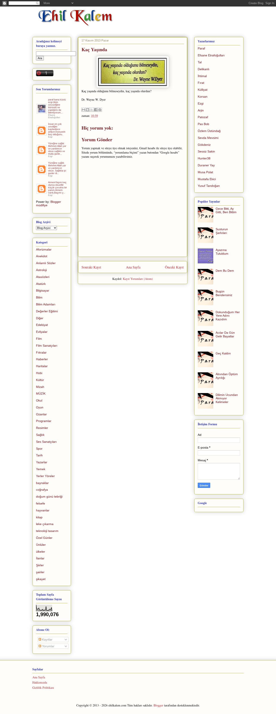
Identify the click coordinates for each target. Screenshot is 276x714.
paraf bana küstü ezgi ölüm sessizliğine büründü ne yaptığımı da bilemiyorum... (57, 106)
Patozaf (203, 117)
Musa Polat (205, 172)
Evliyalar (41, 331)
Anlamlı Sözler (46, 263)
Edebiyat (42, 325)
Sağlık (40, 434)
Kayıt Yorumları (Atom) (138, 279)
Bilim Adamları (45, 304)
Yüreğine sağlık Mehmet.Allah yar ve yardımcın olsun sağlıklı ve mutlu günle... (57, 148)
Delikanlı (203, 69)
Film (39, 338)
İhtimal (202, 76)
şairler (40, 572)
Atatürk (41, 284)
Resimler (42, 428)
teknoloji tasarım (47, 531)
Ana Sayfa (133, 267)
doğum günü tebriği (49, 496)
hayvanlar (42, 510)
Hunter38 (204, 158)
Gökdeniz (204, 144)
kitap (39, 517)
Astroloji (41, 270)
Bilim (39, 297)
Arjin (201, 110)
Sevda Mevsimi (208, 138)
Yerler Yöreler (45, 476)
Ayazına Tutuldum (222, 251)
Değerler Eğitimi (47, 311)
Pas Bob (203, 124)
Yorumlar (47, 646)
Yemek (40, 469)
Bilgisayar (42, 290)
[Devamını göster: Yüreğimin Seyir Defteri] (42, 112)
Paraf (201, 48)
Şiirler (40, 565)
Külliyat (202, 89)
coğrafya (42, 489)
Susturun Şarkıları (222, 231)
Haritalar (42, 366)
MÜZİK (40, 393)
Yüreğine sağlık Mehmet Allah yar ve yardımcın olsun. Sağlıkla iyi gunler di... (57, 168)
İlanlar (40, 558)
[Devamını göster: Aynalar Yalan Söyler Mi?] (42, 133)
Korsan (202, 96)
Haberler (42, 359)
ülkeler (40, 551)
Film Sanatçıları (46, 345)
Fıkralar (41, 352)
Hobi (39, 373)
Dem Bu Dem (225, 270)
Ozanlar (41, 414)
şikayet (40, 579)
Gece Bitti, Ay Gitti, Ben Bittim (226, 210)
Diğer (39, 318)
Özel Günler (44, 537)
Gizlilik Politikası (43, 687)
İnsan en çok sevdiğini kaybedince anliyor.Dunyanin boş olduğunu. (56, 129)
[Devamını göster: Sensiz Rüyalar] (42, 153)
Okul (39, 400)
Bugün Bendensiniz (224, 293)
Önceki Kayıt (174, 267)
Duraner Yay (206, 165)
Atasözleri (42, 277)
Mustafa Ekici (207, 179)
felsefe (40, 503)
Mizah (40, 387)
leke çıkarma (44, 524)
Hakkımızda (39, 682)
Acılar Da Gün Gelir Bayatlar (225, 334)
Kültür (40, 380)
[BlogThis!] (87, 110)
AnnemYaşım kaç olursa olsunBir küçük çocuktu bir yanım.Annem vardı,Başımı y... (57, 187)
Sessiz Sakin (206, 151)
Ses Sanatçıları (46, 441)
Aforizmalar (44, 249)
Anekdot (41, 256)
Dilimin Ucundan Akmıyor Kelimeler (227, 398)
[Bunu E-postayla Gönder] (83, 110)
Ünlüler (41, 544)
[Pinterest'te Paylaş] (100, 110)
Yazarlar (41, 462)
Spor (39, 448)
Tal (200, 62)
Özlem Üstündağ (209, 131)
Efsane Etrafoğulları (211, 55)
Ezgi (201, 103)
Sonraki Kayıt (91, 267)
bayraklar (42, 483)
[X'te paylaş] (91, 110)
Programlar (43, 421)
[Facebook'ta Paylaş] (96, 110)
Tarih (39, 455)
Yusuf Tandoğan (209, 185)
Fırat (201, 82)
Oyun (39, 407)
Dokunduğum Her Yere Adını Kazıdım (228, 315)
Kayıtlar (46, 639)
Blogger (158, 705)
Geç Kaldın (223, 353)
